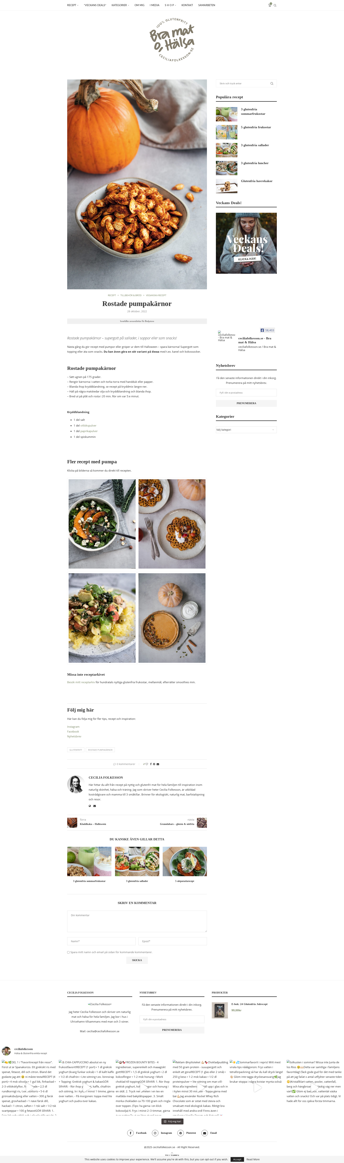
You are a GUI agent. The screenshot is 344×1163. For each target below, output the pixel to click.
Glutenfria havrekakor (257, 181)
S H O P (169, 5)
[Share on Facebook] (151, 764)
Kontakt (187, 5)
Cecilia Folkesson (106, 777)
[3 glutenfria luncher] (226, 168)
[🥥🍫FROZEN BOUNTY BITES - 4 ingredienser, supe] (143, 1087)
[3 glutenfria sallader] (137, 861)
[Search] (275, 5)
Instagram (73, 726)
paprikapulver (89, 431)
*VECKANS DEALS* (95, 5)
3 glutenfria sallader (137, 881)
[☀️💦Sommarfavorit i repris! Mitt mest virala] (257, 1087)
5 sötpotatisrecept (184, 881)
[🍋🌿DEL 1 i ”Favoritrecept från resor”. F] (29, 1087)
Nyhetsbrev (74, 736)
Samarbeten (206, 5)
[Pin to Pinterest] (154, 764)
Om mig (139, 5)
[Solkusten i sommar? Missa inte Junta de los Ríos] (314, 1087)
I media (154, 5)
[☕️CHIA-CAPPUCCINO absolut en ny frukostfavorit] (86, 1087)
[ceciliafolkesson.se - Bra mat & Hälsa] (227, 336)
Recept (71, 5)
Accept (237, 1159)
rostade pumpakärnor (100, 749)
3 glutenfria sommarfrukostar (89, 881)
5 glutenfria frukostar (256, 127)
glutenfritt (76, 749)
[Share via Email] (158, 764)
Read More (253, 1159)
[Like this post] (146, 764)
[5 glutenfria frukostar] (226, 132)
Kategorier (119, 5)
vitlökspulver (88, 425)
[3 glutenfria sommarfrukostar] (89, 861)
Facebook (73, 731)
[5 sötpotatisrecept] (185, 861)
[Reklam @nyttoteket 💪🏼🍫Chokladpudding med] (200, 1087)
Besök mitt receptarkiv (81, 682)
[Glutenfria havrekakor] (226, 186)
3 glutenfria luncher (255, 163)
